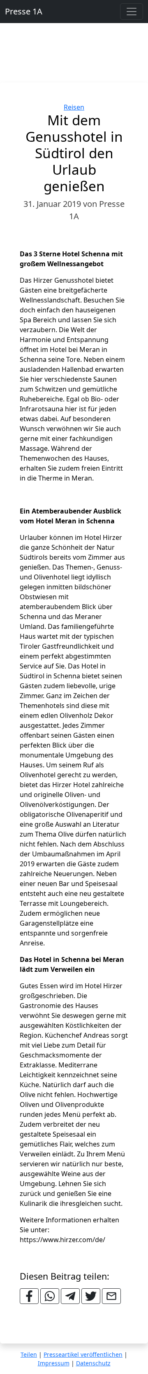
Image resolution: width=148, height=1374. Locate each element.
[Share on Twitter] (90, 1296)
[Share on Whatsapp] (49, 1296)
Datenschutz (93, 1363)
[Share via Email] (111, 1296)
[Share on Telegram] (70, 1296)
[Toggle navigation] (131, 11)
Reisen (74, 107)
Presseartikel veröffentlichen (83, 1354)
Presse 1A (23, 11)
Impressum (53, 1363)
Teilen (29, 1354)
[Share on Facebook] (29, 1296)
